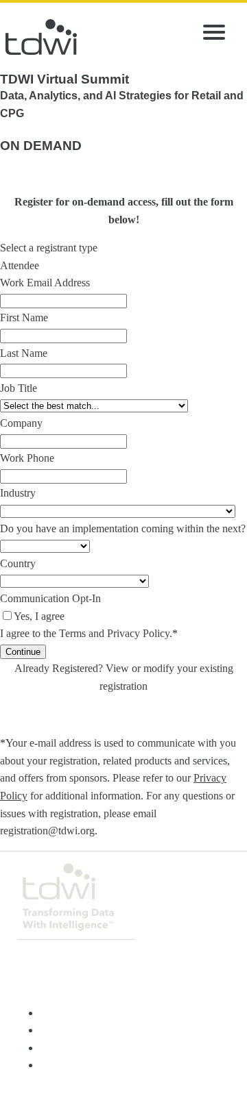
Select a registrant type (48, 247)
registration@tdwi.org (47, 830)
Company (21, 423)
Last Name (23, 353)
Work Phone (27, 458)
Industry (18, 493)
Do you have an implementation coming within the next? (123, 528)
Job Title (18, 388)
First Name (24, 317)
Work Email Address (45, 282)
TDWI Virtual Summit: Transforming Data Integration (41, 37)
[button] (23, 652)
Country (18, 563)
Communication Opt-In (50, 598)
